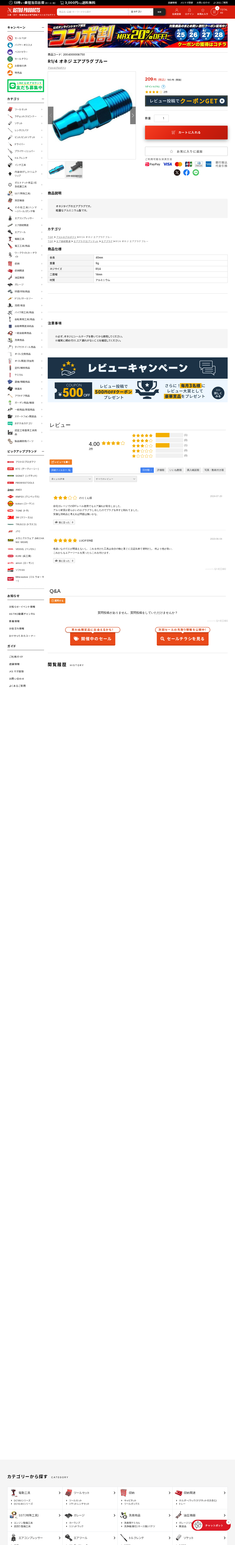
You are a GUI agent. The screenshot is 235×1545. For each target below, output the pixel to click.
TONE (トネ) (22, 510)
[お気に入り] (203, 11)
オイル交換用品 (23, 353)
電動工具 (19, 238)
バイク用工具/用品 (24, 312)
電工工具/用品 (22, 245)
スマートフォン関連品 (25, 416)
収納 (17, 263)
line (196, 172)
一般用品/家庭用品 (25, 409)
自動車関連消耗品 (24, 326)
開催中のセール (93, 635)
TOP (50, 237)
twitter (177, 172)
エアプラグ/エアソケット (86, 241)
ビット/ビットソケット (25, 137)
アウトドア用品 (22, 395)
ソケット (19, 123)
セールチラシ (21, 58)
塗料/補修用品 (22, 367)
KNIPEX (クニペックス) (27, 496)
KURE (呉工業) (23, 556)
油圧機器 (19, 277)
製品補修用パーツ (24, 441)
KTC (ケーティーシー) (27, 468)
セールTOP (20, 38)
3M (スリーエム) (24, 517)
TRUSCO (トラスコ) (26, 524)
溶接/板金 (20, 305)
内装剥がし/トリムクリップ (26, 173)
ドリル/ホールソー (24, 298)
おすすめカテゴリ (23, 423)
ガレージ (19, 284)
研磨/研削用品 (22, 291)
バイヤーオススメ (23, 44)
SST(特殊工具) (22, 193)
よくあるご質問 (221, 2)
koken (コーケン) (25, 503)
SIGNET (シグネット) (26, 475)
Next (133, 115)
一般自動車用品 (23, 333)
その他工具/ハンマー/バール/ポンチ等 (26, 209)
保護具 (18, 388)
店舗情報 (172, 2)
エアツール (20, 232)
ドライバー (20, 144)
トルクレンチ (21, 157)
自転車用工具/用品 (25, 319)
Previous (50, 115)
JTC (18, 531)
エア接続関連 (22, 225)
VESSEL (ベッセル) (25, 549)
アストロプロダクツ (26, 461)
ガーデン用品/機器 (24, 402)
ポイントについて (163, 86)
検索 (159, 12)
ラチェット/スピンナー (26, 116)
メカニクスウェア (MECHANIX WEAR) (30, 540)
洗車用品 (19, 340)
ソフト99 (20, 569)
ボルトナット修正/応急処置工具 (26, 184)
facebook (186, 172)
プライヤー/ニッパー (25, 151)
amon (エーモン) (25, 562)
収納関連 (19, 270)
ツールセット (21, 109)
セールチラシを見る (182, 635)
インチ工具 (20, 164)
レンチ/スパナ (22, 130)
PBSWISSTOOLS (25, 482)
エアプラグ (107, 241)
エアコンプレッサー (24, 218)
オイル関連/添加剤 (24, 360)
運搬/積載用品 (22, 381)
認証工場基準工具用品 (26, 432)
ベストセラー (21, 51)
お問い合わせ (203, 2)
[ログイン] (189, 11)
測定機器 (19, 200)
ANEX (19, 489)
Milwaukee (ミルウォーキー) (30, 578)
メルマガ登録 (186, 2)
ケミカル (19, 374)
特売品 (18, 72)
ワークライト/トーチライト (26, 254)
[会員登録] (176, 11)
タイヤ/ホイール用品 (25, 346)
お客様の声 (20, 65)
